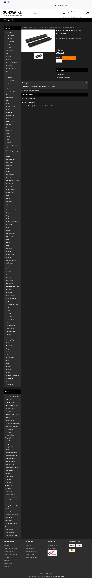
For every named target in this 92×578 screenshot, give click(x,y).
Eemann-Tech (10, 106)
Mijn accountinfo (31, 551)
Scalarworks (10, 281)
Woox (8, 381)
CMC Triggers (10, 80)
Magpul (8, 216)
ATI (7, 53)
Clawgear (9, 77)
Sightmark (9, 292)
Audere (8, 56)
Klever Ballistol (10, 189)
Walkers (8, 366)
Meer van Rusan (27, 106)
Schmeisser (9, 284)
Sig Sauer (9, 289)
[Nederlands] (5, 2)
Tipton (8, 343)
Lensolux (9, 201)
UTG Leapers (10, 358)
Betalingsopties (9, 20)
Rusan (8, 269)
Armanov (9, 47)
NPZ (7, 239)
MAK (7, 219)
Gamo (8, 136)
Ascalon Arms (10, 50)
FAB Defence (10, 121)
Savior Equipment (11, 278)
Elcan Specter (10, 115)
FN (7, 127)
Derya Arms (9, 97)
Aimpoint (9, 38)
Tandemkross (10, 328)
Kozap (8, 198)
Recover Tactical (11, 260)
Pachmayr (9, 248)
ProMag (8, 251)
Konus (8, 195)
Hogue (8, 168)
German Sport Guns (12, 145)
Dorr (7, 100)
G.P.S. (8, 133)
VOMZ (8, 361)
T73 (7, 322)
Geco (7, 139)
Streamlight (9, 316)
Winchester (9, 378)
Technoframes (10, 331)
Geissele (8, 142)
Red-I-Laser (9, 263)
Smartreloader (10, 295)
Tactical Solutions (11, 325)
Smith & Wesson (11, 298)
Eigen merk (9, 112)
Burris (8, 71)
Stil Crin (8, 313)
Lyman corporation (12, 210)
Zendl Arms (9, 384)
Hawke (8, 156)
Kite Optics (9, 186)
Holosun (8, 171)
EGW (7, 109)
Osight (8, 245)
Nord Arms (9, 236)
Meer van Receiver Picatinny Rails (44, 106)
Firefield (8, 124)
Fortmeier (9, 130)
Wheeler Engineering (12, 375)
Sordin (8, 301)
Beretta (8, 59)
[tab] (54, 83)
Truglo (8, 355)
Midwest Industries (12, 222)
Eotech (8, 118)
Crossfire (9, 86)
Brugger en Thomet (12, 68)
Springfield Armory (12, 304)
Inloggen (70, 8)
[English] (9, 2)
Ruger (8, 266)
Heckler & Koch (10, 159)
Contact (6, 557)
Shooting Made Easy (12, 287)
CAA (7, 74)
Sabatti (8, 272)
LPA (7, 207)
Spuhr (8, 307)
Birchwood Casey (11, 62)
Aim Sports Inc (10, 36)
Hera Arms (9, 162)
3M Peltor (9, 33)
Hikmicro (9, 165)
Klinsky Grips (10, 192)
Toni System (10, 346)
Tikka (7, 337)
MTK (7, 228)
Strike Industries (11, 319)
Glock (8, 148)
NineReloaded (10, 233)
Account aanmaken (61, 5)
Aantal (58, 57)
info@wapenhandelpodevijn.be (72, 17)
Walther (8, 369)
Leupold (8, 204)
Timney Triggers (11, 340)
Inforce (8, 177)
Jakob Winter (10, 183)
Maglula (8, 213)
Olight (8, 242)
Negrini (8, 230)
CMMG (8, 83)
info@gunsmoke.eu (10, 551)
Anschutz (9, 44)
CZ (7, 89)
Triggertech (9, 349)
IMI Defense (10, 174)
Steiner (8, 310)
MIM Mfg (9, 225)
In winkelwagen (69, 58)
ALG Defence (10, 41)
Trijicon (8, 352)
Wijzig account (30, 554)
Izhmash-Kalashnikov (12, 180)
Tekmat (8, 334)
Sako (7, 275)
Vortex (8, 363)
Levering (6, 566)
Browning (9, 65)
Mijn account (30, 548)
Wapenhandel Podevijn (58, 576)
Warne (8, 372)
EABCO (8, 103)
